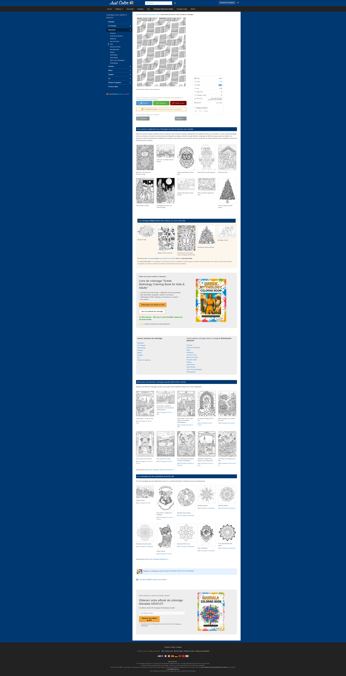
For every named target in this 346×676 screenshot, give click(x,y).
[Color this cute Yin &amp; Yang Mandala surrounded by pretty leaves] (227, 541)
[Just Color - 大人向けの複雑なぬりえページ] (187, 656)
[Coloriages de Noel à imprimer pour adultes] (137, 579)
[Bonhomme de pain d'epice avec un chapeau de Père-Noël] (186, 250)
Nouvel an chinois (192, 357)
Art (138, 357)
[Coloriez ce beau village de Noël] (226, 237)
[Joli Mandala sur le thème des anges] (145, 541)
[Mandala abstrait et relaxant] (227, 503)
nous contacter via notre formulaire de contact (214, 667)
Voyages (140, 355)
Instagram (179, 647)
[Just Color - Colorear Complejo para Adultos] (172, 656)
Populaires (140, 9)
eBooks (193, 9)
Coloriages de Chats (165, 553)
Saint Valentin (191, 367)
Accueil (109, 9)
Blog (148, 9)
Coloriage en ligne (182, 9)
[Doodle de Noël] (146, 237)
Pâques (189, 362)
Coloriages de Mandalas (187, 515)
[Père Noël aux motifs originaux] (207, 169)
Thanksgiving (191, 372)
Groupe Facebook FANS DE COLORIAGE (178, 571)
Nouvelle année (192, 360)
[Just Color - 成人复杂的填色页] (183, 656)
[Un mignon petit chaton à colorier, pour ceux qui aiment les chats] (166, 548)
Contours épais (113, 86)
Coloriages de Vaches (166, 461)
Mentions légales (178, 651)
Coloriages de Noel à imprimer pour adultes (176, 129)
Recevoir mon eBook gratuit (149, 619)
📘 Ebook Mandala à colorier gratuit (117, 94)
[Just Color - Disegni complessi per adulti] (169, 656)
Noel (220, 85)
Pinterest (173, 647)
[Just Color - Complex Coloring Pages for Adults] (160, 656)
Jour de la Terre (191, 355)
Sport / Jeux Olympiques (194, 369)
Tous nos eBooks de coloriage (152, 311)
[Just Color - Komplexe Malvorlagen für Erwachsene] (176, 656)
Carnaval (189, 345)
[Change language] (238, 2)
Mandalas (140, 343)
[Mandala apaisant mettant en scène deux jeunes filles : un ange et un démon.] (186, 510)
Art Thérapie (141, 345)
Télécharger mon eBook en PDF (152, 305)
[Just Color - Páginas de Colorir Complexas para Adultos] (179, 656)
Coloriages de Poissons (228, 423)
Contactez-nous (169, 651)
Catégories (118, 9)
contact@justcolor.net (173, 669)
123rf (220, 81)
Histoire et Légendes (144, 360)
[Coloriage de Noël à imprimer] (206, 244)
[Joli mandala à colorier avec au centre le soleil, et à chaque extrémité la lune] (186, 541)
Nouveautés (130, 9)
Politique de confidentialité (202, 651)
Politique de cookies (189, 651)
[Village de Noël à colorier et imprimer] (166, 250)
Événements (141, 348)
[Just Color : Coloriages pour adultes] (122, 2)
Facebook (167, 647)
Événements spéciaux (148, 14)
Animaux (140, 350)
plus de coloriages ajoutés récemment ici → (161, 469)
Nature (139, 352)
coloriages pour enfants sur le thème (163, 258)
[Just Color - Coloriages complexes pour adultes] (165, 656)
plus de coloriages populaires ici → (158, 559)
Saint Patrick (191, 364)
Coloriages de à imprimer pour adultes (153, 579)
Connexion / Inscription (227, 2)
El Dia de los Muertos (193, 347)
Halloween (190, 352)
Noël (157, 14)
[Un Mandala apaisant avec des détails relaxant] (207, 503)
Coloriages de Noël (144, 503)
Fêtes (188, 350)
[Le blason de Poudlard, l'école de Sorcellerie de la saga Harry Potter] (166, 510)
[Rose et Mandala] (207, 545)
